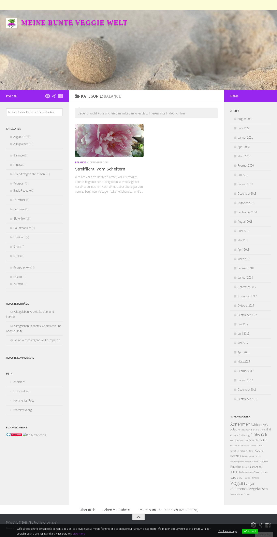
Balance (80, 162)
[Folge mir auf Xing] (54, 96)
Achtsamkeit (259, 424)
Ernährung (244, 435)
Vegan (237, 482)
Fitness (17, 165)
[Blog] (34, 435)
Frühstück (19, 200)
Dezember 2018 (247, 193)
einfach (234, 435)
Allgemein (19, 137)
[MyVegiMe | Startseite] (11, 23)
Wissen (17, 277)
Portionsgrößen (237, 461)
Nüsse (251, 456)
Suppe (234, 477)
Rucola (244, 467)
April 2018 (243, 249)
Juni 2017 (243, 333)
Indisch (253, 445)
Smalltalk (249, 472)
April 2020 (243, 147)
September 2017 (247, 315)
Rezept (248, 461)
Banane (255, 429)
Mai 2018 (243, 240)
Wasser (233, 494)
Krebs (245, 456)
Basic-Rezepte (22, 190)
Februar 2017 (246, 371)
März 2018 (244, 259)
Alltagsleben (20, 144)
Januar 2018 (245, 277)
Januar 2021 (245, 137)
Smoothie (261, 472)
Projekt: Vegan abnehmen (29, 174)
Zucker (247, 494)
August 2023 (245, 119)
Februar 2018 (246, 268)
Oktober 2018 (246, 203)
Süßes (17, 256)
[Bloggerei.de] (14, 435)
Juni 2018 (243, 231)
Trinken (255, 477)
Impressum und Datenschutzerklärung (168, 509)
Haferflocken (243, 445)
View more (79, 533)
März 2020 (244, 156)
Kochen (259, 450)
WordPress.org (22, 410)
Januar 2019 (245, 184)
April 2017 (243, 352)
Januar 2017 (245, 380)
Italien (260, 445)
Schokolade (237, 472)
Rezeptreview (21, 267)
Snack (17, 246)
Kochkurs (236, 456)
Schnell (258, 467)
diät (268, 429)
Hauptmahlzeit (22, 228)
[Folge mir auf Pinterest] (47, 96)
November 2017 (247, 296)
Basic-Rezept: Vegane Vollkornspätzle (37, 340)
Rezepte (18, 183)
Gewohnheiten (258, 440)
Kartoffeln (234, 451)
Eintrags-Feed (21, 391)
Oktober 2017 (246, 305)
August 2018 (245, 221)
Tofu (240, 478)
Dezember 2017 (247, 287)
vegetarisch (258, 488)
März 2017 (244, 361)
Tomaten (246, 478)
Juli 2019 (243, 175)
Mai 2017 (243, 343)
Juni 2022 (243, 128)
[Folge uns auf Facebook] (60, 96)
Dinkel (262, 429)
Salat (251, 467)
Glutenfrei (19, 218)
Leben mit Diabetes (116, 509)
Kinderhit (250, 451)
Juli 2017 (243, 324)
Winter (240, 494)
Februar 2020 (246, 165)
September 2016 (247, 399)
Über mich (87, 509)
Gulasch (233, 445)
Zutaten (18, 284)
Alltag (233, 429)
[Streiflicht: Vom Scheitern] (109, 140)
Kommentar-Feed (23, 400)
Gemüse (234, 440)
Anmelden (19, 382)
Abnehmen (240, 424)
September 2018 (247, 212)
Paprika (258, 456)
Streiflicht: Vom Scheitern (100, 169)
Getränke (19, 209)
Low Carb (19, 237)
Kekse (242, 451)
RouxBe (235, 466)
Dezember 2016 (247, 389)
